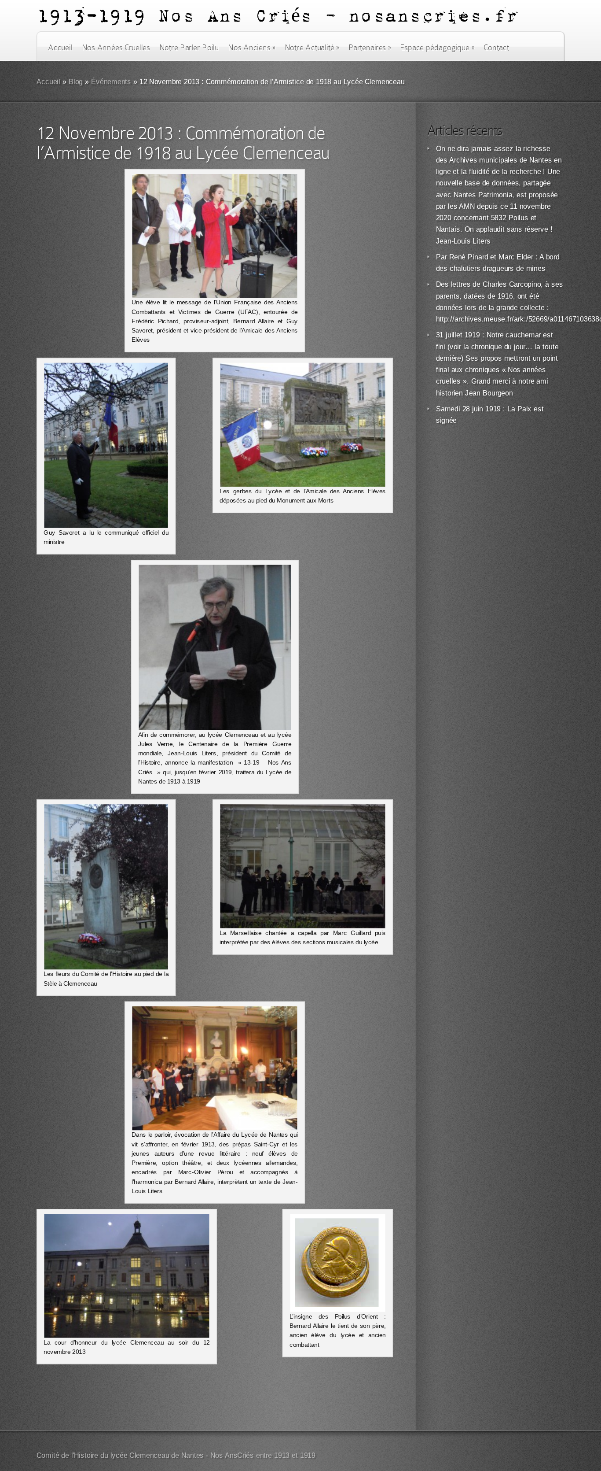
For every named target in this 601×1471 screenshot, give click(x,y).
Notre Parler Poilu (189, 47)
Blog (76, 82)
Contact (496, 47)
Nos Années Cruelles (116, 47)
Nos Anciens (251, 47)
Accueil (60, 47)
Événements (111, 82)
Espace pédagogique (437, 47)
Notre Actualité (312, 47)
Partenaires (369, 47)
